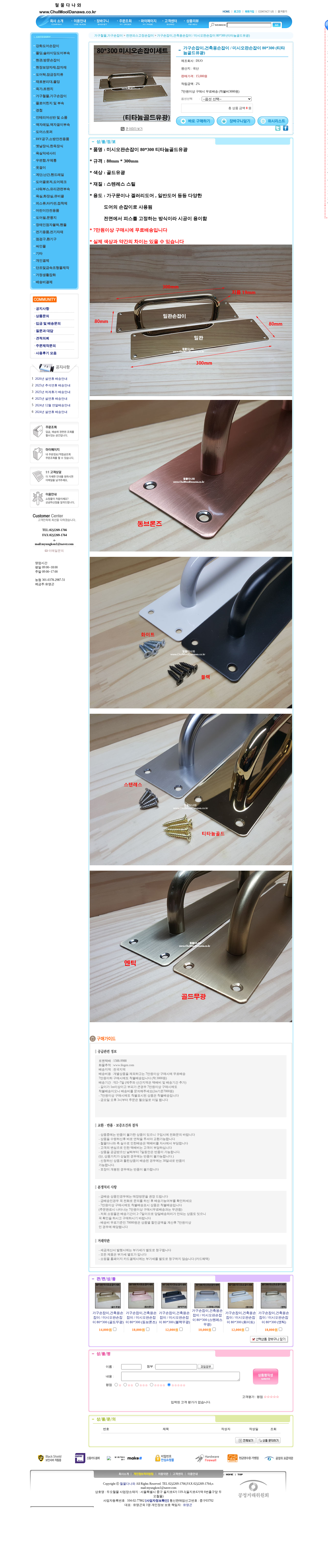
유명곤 (187, 1505)
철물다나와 (127, 1484)
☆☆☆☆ (159, 1385)
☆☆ (130, 1385)
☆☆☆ (143, 1385)
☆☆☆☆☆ (178, 1385)
